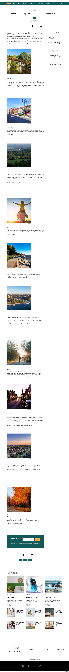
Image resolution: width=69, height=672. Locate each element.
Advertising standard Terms (31, 652)
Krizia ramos (51, 65)
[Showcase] (23, 666)
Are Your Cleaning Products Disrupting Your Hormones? (55, 43)
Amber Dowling (28, 604)
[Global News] (39, 666)
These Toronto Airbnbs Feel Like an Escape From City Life (21, 425)
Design (23, 3)
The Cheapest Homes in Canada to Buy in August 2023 (20, 90)
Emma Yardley (51, 38)
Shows (40, 3)
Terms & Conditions (60, 649)
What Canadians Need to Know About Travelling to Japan (20, 623)
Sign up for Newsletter (16, 655)
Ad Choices (66, 671)
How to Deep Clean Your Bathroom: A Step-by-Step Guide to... (19, 612)
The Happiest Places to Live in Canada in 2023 (19, 43)
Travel (46, 594)
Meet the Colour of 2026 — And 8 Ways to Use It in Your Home (58, 611)
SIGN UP (37, 539)
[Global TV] (34, 666)
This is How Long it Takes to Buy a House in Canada (20, 323)
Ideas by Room (9, 594)
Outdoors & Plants (32, 3)
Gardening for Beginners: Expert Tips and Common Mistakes (58, 624)
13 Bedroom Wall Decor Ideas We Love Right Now (14, 596)
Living (14, 3)
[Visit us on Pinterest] (17, 651)
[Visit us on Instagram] (22, 651)
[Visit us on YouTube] (19, 651)
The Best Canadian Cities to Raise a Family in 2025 (38, 623)
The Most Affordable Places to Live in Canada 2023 (20, 182)
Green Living (28, 594)
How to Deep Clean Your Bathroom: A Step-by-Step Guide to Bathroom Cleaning (56, 56)
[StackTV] (55, 666)
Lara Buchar (18, 628)
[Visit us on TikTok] (14, 651)
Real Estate (34, 10)
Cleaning (17, 608)
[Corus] (14, 666)
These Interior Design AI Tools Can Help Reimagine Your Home (56, 64)
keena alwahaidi (52, 51)
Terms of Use (34, 543)
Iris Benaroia (56, 628)
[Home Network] (8, 3)
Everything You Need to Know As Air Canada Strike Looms (56, 49)
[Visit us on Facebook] (9, 651)
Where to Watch (48, 3)
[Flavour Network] (50, 666)
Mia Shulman (35, 20)
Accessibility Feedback (45, 652)
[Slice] (45, 666)
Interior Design (37, 608)
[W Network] (28, 666)
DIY (19, 3)
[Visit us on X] (12, 651)
